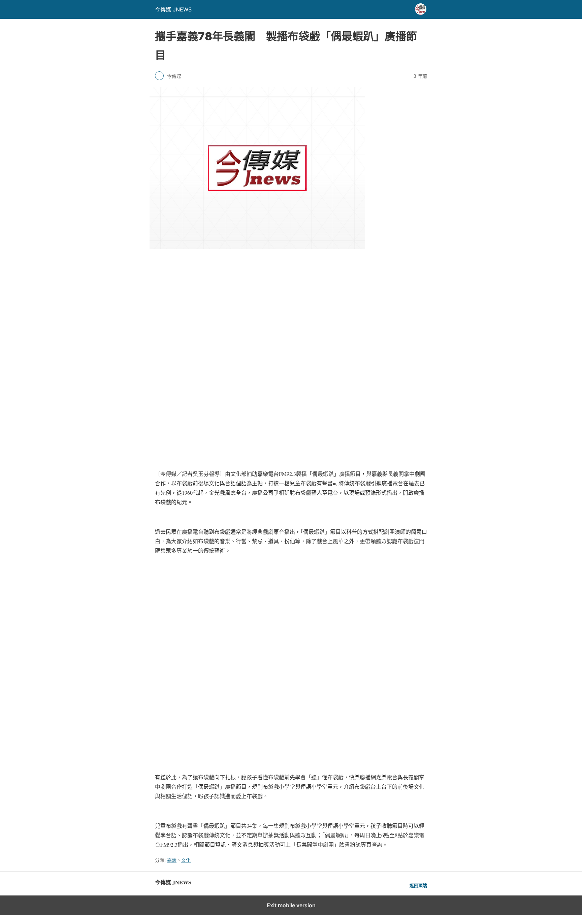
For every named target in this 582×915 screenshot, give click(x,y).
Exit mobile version (291, 905)
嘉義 (171, 860)
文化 (186, 860)
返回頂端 (418, 885)
